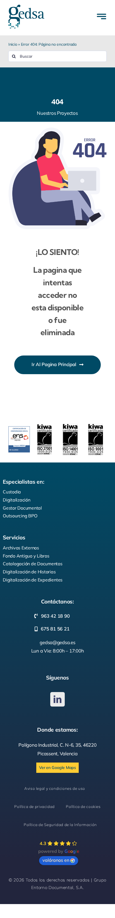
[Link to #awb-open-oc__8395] (101, 16)
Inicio (12, 44)
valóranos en (55, 860)
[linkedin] (57, 699)
